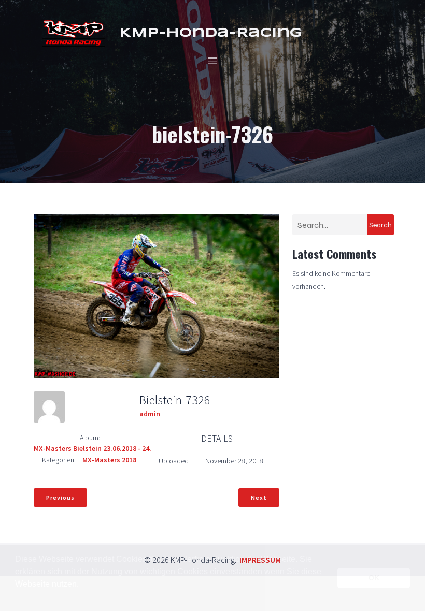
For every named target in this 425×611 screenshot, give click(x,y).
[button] (16, 597)
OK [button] (374, 578)
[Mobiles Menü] (212, 60)
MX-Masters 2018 (109, 459)
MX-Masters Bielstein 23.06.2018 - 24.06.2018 (104, 448)
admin (149, 413)
